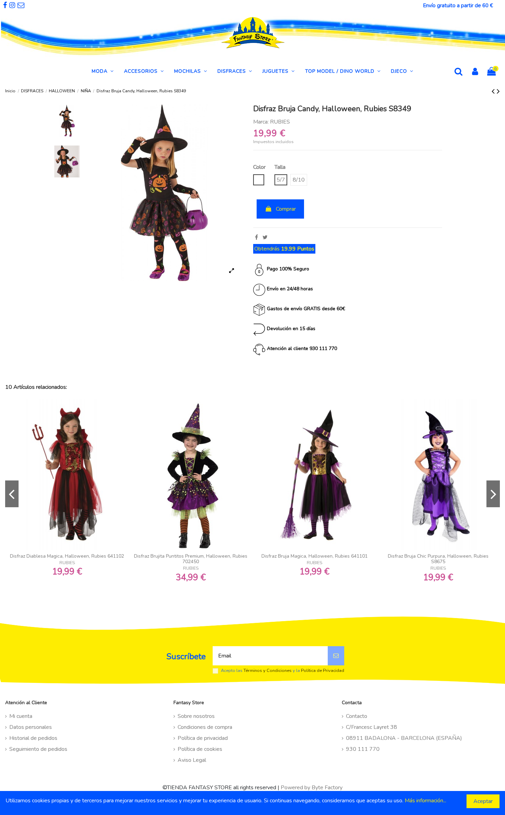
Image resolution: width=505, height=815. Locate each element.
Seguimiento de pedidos (38, 749)
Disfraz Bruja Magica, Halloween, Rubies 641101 (67, 556)
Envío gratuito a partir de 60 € (458, 5)
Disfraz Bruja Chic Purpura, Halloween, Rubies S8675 (191, 559)
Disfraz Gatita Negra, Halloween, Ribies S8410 (314, 556)
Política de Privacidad (322, 670)
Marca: (261, 122)
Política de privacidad (203, 738)
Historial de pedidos (33, 738)
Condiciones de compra (205, 727)
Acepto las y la (282, 670)
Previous (12, 493)
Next (493, 493)
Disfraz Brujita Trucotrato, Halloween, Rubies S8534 (438, 556)
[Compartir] (256, 237)
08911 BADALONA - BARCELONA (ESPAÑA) (404, 738)
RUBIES (280, 122)
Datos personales (30, 727)
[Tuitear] (265, 237)
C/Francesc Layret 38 (371, 727)
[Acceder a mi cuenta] (475, 72)
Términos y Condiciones (268, 670)
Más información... (425, 800)
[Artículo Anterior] (494, 91)
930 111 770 (363, 749)
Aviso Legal (192, 760)
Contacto (356, 716)
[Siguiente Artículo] (498, 91)
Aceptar (483, 801)
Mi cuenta (20, 716)
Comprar (286, 209)
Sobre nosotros (196, 716)
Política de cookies (200, 749)
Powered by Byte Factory (312, 787)
